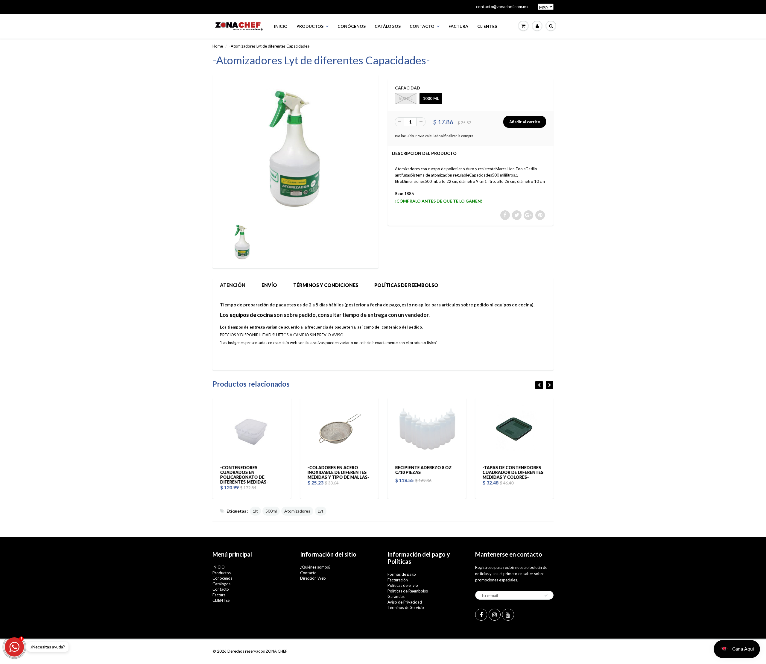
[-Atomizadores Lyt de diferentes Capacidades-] (295, 149)
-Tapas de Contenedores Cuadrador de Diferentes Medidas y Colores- (513, 472)
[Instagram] (495, 615)
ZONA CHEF (276, 651)
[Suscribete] (546, 595)
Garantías (396, 596)
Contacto (422, 26)
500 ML (406, 98)
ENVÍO (269, 285)
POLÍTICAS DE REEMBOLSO (406, 285)
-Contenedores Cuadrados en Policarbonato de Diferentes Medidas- (244, 474)
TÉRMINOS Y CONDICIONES (325, 285)
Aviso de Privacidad (404, 602)
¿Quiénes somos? (315, 567)
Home (217, 46)
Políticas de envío (402, 585)
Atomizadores (297, 510)
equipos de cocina (251, 315)
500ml (271, 510)
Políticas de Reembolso (407, 591)
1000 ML (431, 98)
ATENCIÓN (232, 285)
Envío (420, 135)
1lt (255, 510)
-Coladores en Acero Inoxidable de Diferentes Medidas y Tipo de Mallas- (339, 472)
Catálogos (388, 26)
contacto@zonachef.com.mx (502, 6)
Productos (310, 26)
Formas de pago (401, 574)
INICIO (281, 26)
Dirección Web (313, 578)
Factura (458, 26)
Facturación (397, 580)
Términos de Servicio (405, 607)
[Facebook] (481, 615)
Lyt (320, 510)
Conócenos (352, 26)
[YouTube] (508, 615)
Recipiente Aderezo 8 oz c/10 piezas (423, 470)
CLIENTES (487, 26)
